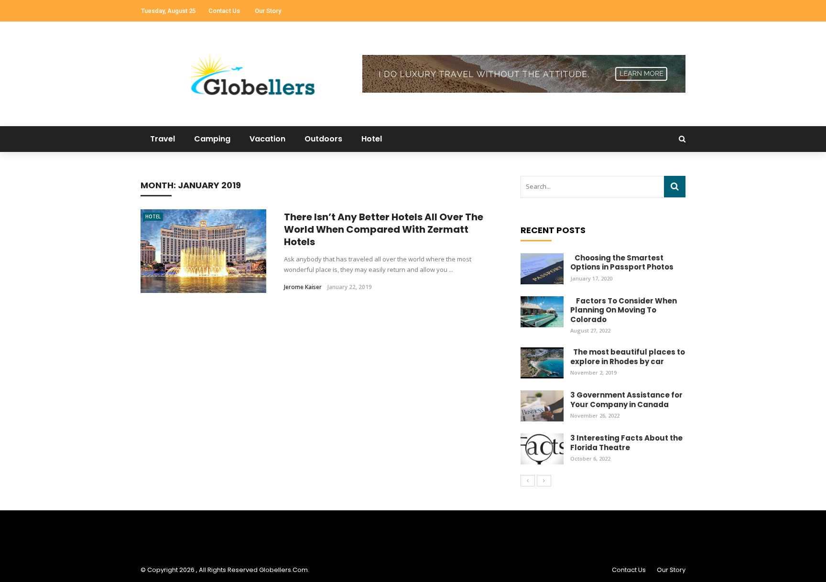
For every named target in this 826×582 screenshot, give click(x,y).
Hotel (371, 138)
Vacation (267, 138)
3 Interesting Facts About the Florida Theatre (626, 443)
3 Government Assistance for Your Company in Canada (626, 400)
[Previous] (528, 480)
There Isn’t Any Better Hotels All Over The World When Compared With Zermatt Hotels (383, 229)
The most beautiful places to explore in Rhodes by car (627, 356)
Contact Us (224, 10)
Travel (162, 138)
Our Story (268, 10)
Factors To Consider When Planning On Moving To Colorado (623, 310)
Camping (212, 138)
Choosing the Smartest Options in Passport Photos (622, 262)
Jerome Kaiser (303, 287)
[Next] (544, 480)
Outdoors (323, 138)
